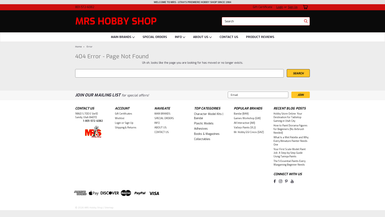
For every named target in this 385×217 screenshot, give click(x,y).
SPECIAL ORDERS (155, 37)
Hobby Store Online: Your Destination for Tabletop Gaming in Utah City (288, 117)
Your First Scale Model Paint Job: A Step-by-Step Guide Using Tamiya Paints (290, 153)
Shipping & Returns (125, 127)
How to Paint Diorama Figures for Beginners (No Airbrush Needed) (290, 129)
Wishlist (119, 118)
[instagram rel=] (280, 181)
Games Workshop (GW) (247, 118)
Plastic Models (204, 123)
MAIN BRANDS (121, 37)
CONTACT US (229, 37)
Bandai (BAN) (241, 113)
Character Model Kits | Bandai (208, 116)
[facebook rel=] (275, 181)
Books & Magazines (207, 134)
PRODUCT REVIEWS (260, 37)
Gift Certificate (262, 7)
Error (89, 46)
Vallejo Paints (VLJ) (245, 127)
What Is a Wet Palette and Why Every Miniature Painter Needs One (291, 141)
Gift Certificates (123, 113)
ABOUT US (201, 37)
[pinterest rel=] (286, 181)
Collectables (202, 139)
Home (78, 46)
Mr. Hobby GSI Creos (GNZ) (249, 132)
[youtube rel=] (292, 181)
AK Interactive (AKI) (244, 123)
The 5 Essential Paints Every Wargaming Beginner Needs (289, 163)
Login (279, 7)
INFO (179, 37)
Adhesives (201, 129)
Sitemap (108, 207)
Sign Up (293, 7)
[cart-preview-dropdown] (305, 7)
